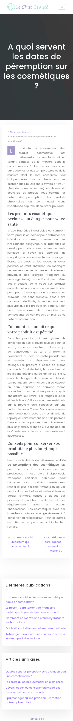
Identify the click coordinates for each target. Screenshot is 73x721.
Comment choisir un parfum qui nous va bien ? (22, 542)
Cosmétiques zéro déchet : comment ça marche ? (53, 544)
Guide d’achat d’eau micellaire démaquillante (36, 628)
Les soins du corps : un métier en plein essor (34, 682)
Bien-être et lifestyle (21, 132)
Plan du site (36, 719)
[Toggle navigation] (62, 7)
